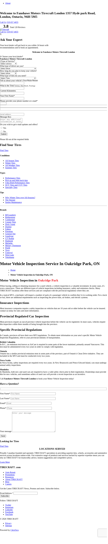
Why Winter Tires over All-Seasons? (20, 197)
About (7, 3)
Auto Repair (10, 472)
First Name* (5, 393)
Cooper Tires (10, 222)
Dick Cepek (10, 224)
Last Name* (5, 398)
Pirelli (7, 248)
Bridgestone (10, 217)
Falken (8, 229)
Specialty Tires (11, 187)
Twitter (8, 505)
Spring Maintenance (13, 202)
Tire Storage (10, 200)
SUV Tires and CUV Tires (16, 185)
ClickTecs (14, 530)
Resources (9, 477)
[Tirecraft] (4, 29)
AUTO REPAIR (79, 39)
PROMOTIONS (93, 39)
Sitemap (8, 526)
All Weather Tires (12, 165)
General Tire (10, 234)
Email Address (6, 493)
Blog (104, 39)
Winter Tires (10, 163)
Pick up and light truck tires (16, 180)
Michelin (9, 243)
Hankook (9, 241)
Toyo (7, 250)
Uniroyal (9, 252)
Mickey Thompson (13, 245)
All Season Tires (12, 161)
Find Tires (4, 150)
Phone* (3, 408)
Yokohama (9, 257)
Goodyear (9, 236)
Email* (3, 403)
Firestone (9, 231)
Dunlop (8, 227)
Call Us (3, 22)
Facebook (9, 512)
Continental (10, 220)
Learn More (5, 462)
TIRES (58, 39)
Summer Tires (11, 168)
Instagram (9, 507)
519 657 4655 (12, 22)
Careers (8, 484)
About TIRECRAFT (14, 479)
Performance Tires (12, 178)
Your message (6, 431)
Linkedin (9, 510)
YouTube (9, 514)
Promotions (10, 475)
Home (13, 270)
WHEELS (67, 39)
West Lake (9, 255)
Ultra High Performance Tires (17, 183)
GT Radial (9, 238)
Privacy (8, 523)
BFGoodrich (10, 215)
